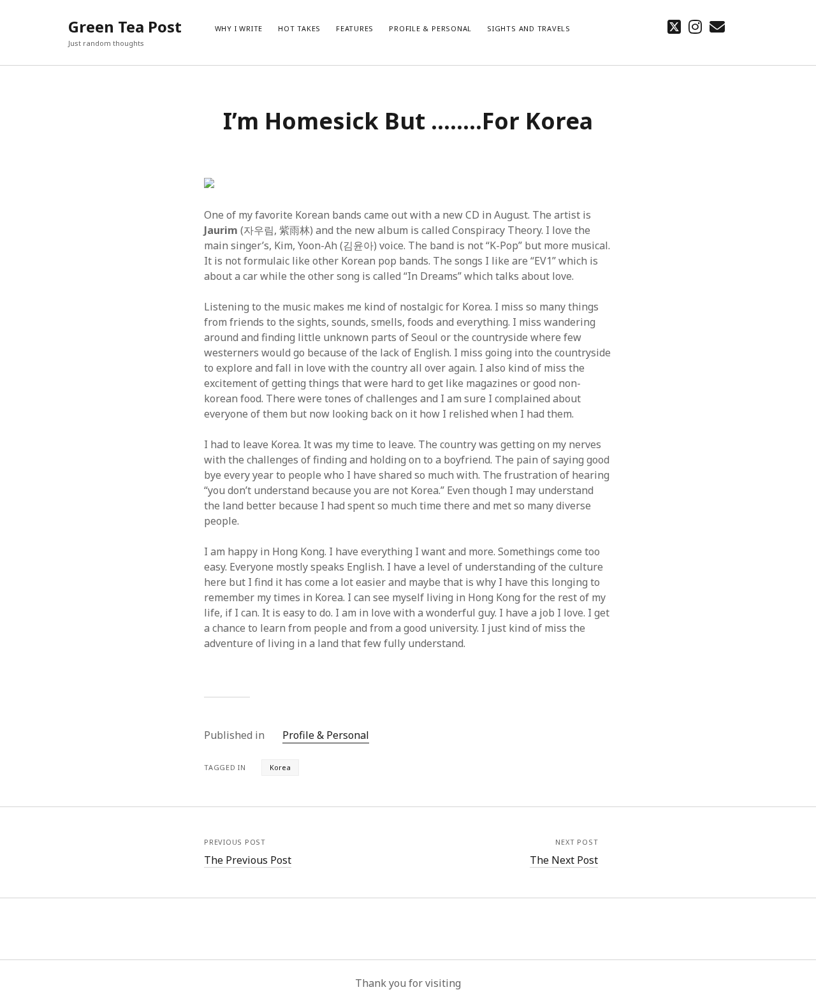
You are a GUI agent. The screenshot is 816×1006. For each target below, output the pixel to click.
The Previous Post (247, 860)
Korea (280, 767)
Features (355, 28)
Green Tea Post (125, 26)
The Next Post (564, 860)
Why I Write (239, 28)
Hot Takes (299, 28)
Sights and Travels (529, 28)
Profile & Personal (430, 28)
